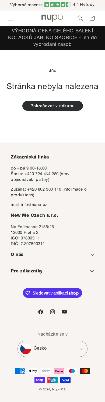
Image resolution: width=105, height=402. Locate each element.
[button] (11, 18)
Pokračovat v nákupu (52, 106)
